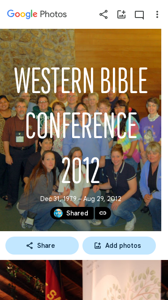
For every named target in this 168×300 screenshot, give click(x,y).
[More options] (157, 14)
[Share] (103, 14)
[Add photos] (121, 14)
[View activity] (139, 14)
